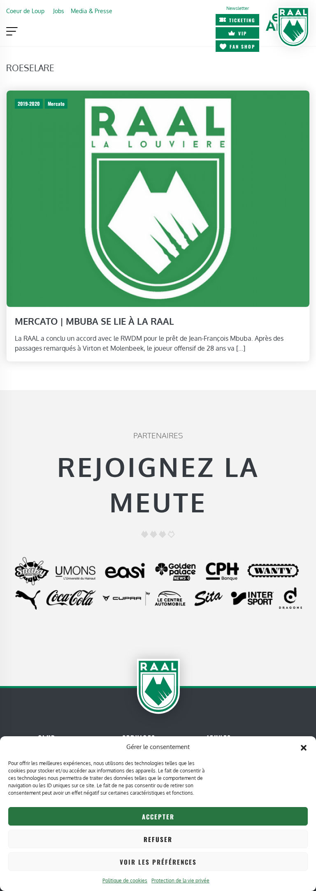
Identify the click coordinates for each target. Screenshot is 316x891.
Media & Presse (91, 10)
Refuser (158, 839)
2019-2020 (29, 103)
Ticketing (242, 20)
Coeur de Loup (25, 10)
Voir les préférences (158, 861)
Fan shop (242, 46)
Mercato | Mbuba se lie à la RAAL (94, 321)
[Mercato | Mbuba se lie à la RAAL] (158, 198)
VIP (242, 33)
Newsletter (237, 8)
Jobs (58, 10)
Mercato (56, 103)
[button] (304, 747)
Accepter (158, 816)
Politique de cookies (124, 880)
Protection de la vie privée (180, 880)
